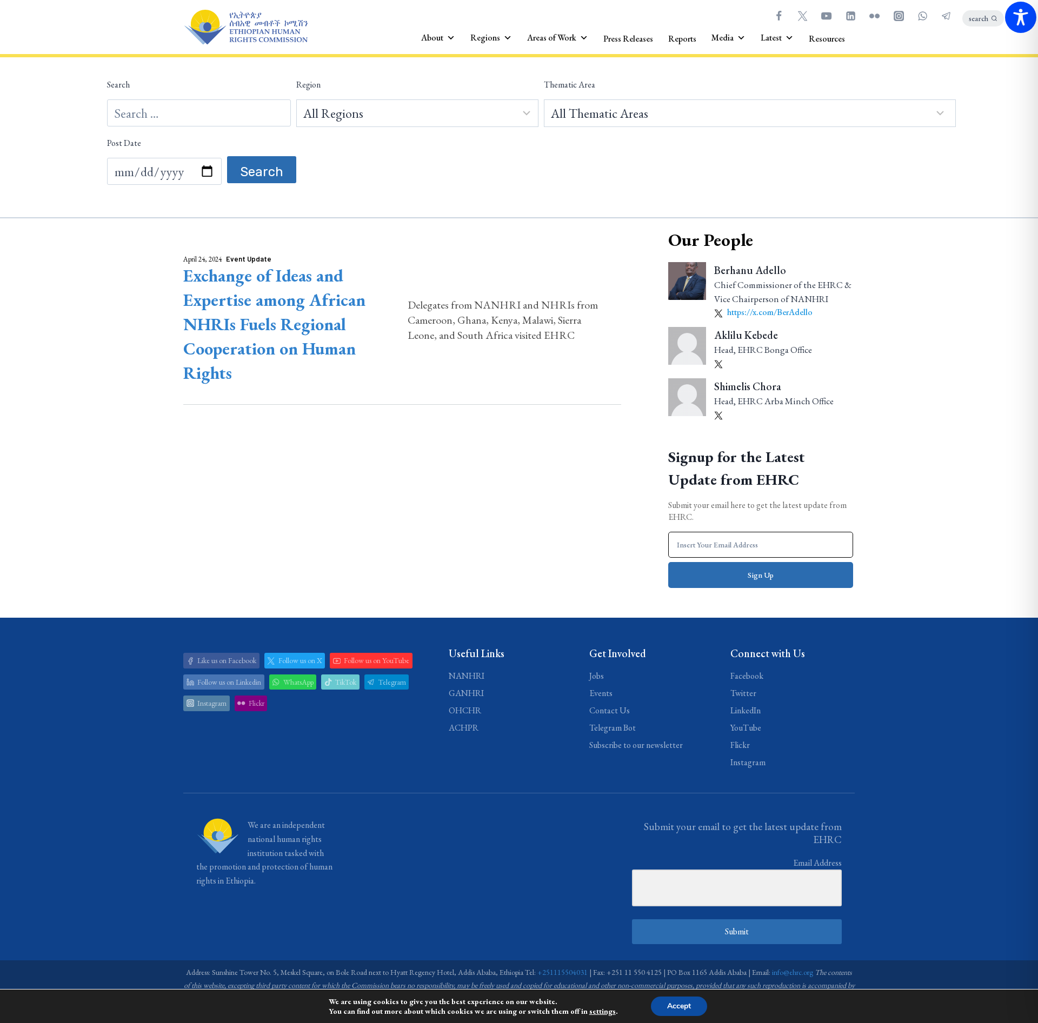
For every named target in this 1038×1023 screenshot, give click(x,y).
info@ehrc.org (792, 972)
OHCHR (465, 710)
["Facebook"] (778, 15)
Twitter (743, 693)
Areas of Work (551, 37)
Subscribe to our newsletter (636, 745)
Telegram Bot (612, 727)
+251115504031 (562, 972)
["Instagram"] (898, 15)
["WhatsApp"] (922, 15)
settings (602, 1011)
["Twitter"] (802, 15)
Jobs (596, 675)
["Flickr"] (874, 15)
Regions (485, 37)
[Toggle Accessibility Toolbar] (1020, 17)
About (432, 37)
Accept (679, 1006)
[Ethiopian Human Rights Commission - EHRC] (245, 27)
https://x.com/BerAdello (769, 312)
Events (601, 693)
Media (722, 37)
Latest (771, 37)
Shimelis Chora (747, 386)
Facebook (746, 675)
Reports (682, 38)
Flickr (740, 745)
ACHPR (463, 727)
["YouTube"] (826, 15)
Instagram (748, 762)
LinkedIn (745, 710)
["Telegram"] (946, 15)
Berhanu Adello (750, 270)
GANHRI (466, 693)
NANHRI (466, 675)
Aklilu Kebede (746, 335)
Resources (827, 38)
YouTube (745, 727)
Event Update (248, 259)
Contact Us (609, 710)
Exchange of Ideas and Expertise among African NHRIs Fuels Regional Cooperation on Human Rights (274, 324)
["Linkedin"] (850, 15)
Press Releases (628, 38)
